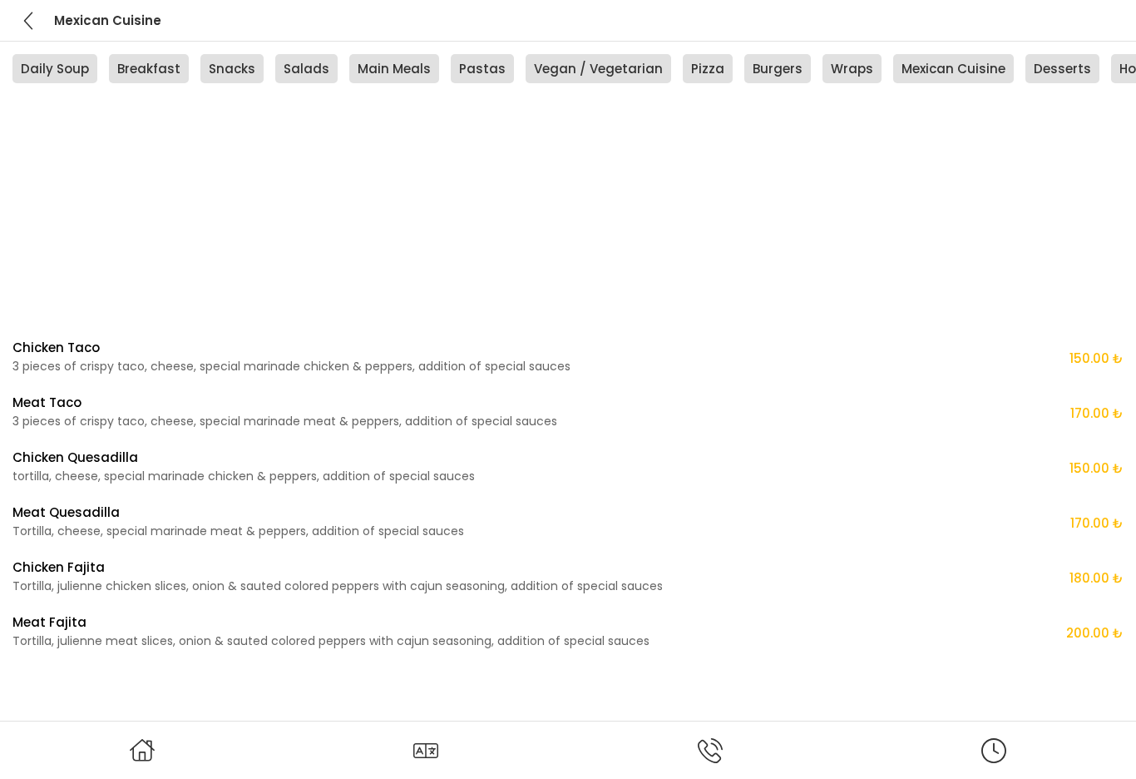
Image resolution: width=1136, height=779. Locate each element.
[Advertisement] (511, 224)
